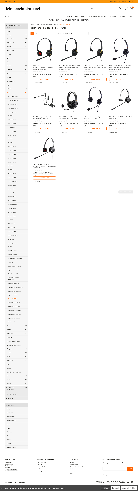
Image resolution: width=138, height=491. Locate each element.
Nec (8, 326)
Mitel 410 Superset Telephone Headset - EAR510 (68, 68)
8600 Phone (11, 247)
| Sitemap (23, 482)
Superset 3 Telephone (13, 283)
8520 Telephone (12, 231)
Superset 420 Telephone (14, 302)
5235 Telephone (12, 150)
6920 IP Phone (11, 220)
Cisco (8, 62)
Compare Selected (126, 192)
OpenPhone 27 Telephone (14, 266)
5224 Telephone (12, 142)
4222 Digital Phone (13, 100)
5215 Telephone (12, 135)
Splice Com (10, 360)
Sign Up (44, 466)
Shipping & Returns (42, 471)
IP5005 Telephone (12, 254)
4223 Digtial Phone (13, 104)
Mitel (8, 93)
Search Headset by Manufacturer (11, 388)
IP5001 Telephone (12, 250)
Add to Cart (44, 79)
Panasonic (10, 333)
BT (8, 58)
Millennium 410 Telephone (15, 258)
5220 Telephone (12, 139)
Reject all (115, 488)
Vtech (8, 376)
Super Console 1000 (13, 270)
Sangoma (9, 349)
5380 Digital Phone (13, 181)
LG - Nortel (10, 89)
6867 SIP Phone (12, 212)
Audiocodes (10, 50)
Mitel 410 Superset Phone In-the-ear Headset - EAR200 (44, 117)
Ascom (9, 46)
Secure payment (80, 16)
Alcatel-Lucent (11, 39)
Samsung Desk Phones (13, 341)
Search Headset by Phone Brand (13, 26)
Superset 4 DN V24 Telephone (15, 287)
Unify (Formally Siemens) (14, 372)
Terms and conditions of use (97, 16)
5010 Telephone (12, 116)
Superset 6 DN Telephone (14, 314)
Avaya (9, 54)
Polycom (9, 337)
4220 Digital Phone (13, 96)
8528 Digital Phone (13, 235)
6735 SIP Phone (12, 193)
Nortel (9, 329)
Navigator (10, 262)
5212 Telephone (12, 131)
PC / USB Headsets (11, 394)
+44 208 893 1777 (10, 1)
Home (32, 24)
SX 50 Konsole (11, 322)
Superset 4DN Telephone (14, 310)
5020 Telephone (12, 119)
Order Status (40, 469)
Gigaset (9, 77)
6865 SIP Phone (12, 208)
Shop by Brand (10, 405)
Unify (8, 409)
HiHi (8, 85)
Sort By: (59, 33)
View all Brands (11, 447)
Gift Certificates (115, 1)
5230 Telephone (12, 146)
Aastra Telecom (11, 420)
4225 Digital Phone (13, 112)
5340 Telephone (12, 173)
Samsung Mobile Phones (14, 345)
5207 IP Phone (11, 127)
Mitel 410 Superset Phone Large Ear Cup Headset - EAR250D (69, 117)
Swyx (8, 364)
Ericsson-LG (10, 69)
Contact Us (113, 16)
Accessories (9, 398)
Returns (69, 16)
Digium (9, 66)
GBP (130, 1)
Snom (8, 356)
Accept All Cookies (128, 488)
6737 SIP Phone (12, 196)
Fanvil (8, 73)
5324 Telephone (12, 166)
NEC (8, 424)
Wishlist (123, 1)
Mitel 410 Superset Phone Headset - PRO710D (44, 167)
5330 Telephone (12, 169)
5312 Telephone (12, 158)
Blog (130, 16)
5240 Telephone (12, 154)
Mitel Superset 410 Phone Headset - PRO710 (120, 117)
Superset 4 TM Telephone (14, 291)
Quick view (44, 50)
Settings (105, 488)
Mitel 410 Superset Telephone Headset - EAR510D (43, 68)
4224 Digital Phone (13, 108)
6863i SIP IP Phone (12, 204)
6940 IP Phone (11, 227)
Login (38, 466)
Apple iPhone (11, 42)
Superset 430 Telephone (14, 306)
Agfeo (9, 31)
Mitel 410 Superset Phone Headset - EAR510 (95, 68)
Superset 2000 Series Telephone (13, 278)
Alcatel (9, 35)
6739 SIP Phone (12, 200)
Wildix (9, 379)
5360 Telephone (12, 177)
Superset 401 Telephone (14, 295)
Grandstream (11, 81)
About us (122, 16)
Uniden (9, 368)
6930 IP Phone (11, 223)
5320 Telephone (12, 162)
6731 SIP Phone (12, 189)
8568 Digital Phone (13, 243)
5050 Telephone (12, 123)
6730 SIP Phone (12, 185)
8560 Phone (11, 239)
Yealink (9, 383)
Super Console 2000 (13, 273)
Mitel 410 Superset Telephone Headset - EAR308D (93, 117)
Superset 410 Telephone (14, 298)
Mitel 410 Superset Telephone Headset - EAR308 (119, 68)
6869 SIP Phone (12, 216)
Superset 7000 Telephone (14, 318)
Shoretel (9, 353)
